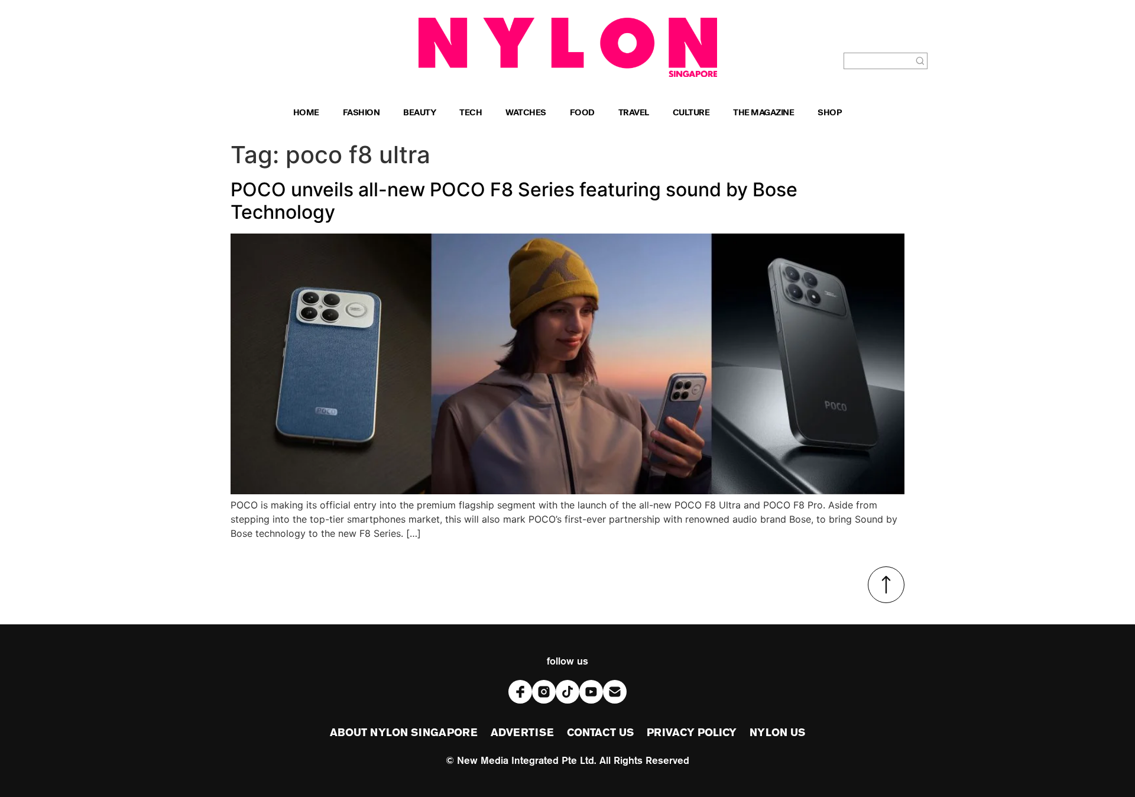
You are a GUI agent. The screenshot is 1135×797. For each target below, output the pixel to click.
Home (306, 113)
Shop (830, 113)
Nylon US (777, 733)
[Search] (920, 61)
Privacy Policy (692, 733)
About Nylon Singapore (404, 733)
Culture (691, 113)
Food (582, 113)
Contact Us (600, 733)
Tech (470, 113)
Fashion (361, 113)
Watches (525, 113)
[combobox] (878, 61)
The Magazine (763, 113)
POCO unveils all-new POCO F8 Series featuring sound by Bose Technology (514, 200)
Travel (633, 113)
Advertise (522, 733)
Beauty (419, 113)
